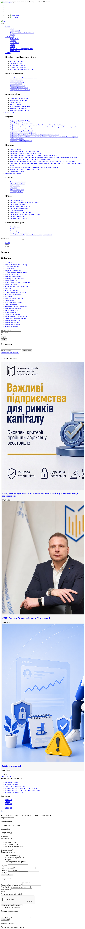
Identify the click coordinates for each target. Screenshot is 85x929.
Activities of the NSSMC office (16, 272)
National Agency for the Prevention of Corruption (22, 790)
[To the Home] (42, 21)
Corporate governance (13, 294)
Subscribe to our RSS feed (10, 353)
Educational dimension (13, 308)
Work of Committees (12, 314)
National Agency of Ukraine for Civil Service (21, 788)
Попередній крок (7, 905)
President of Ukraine (12, 782)
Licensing (8, 296)
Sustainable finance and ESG (15, 318)
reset (3, 337)
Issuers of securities (12, 274)
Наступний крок (7, 875)
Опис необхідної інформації (11, 885)
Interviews (9, 288)
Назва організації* (8, 868)
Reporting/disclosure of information (17, 282)
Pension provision (11, 310)
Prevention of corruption (13, 276)
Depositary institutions (13, 270)
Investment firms (11, 284)
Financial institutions (12, 324)
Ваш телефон (6, 889)
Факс (3, 892)
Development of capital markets (16, 316)
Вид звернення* (7, 850)
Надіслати (18, 905)
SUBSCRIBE (27, 350)
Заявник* (4, 836)
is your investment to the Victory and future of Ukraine (31, 2)
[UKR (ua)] (14, 15)
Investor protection (11, 280)
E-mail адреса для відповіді (11, 894)
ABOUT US (9, 37)
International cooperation (14, 298)
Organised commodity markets (16, 306)
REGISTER (9, 112)
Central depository (11, 326)
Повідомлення (6, 917)
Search (4, 339)
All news (8, 263)
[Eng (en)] (14, 17)
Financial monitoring (12, 320)
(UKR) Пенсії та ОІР (11, 766)
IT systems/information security (16, 265)
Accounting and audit (12, 267)
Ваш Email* (5, 887)
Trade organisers (11, 304)
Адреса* (4, 865)
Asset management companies (15, 292)
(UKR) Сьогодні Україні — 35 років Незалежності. (26, 618)
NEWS (7, 27)
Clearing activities (11, 290)
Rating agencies (10, 312)
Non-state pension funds (13, 302)
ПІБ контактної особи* (9, 870)
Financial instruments (12, 322)
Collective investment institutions (16, 286)
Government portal (11, 784)
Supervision (9, 300)
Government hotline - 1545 (14, 792)
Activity (8, 53)
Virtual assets (9, 269)
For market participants (13, 173)
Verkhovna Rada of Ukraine (15, 786)
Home (7, 243)
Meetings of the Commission (15, 278)
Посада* (4, 872)
